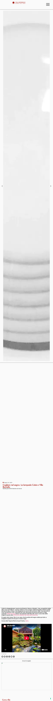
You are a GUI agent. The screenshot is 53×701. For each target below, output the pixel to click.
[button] (2, 186)
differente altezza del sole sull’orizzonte (25, 615)
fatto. (27, 621)
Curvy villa (6, 700)
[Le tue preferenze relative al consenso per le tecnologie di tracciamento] (50, 698)
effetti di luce (11, 614)
